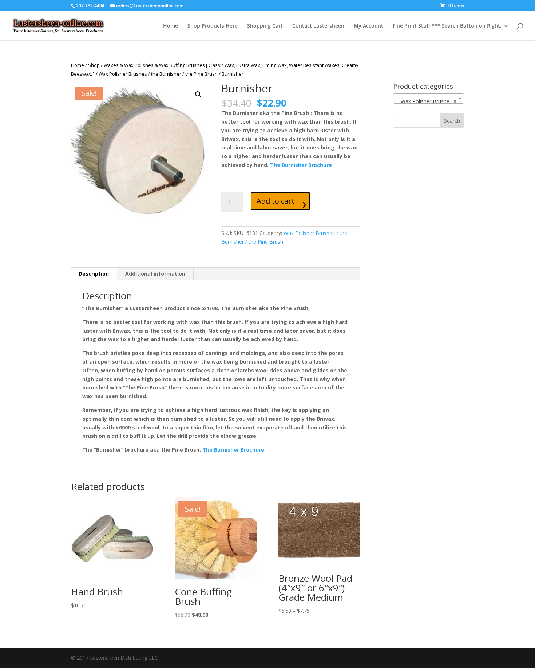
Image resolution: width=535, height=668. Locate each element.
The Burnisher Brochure (301, 164)
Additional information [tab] (155, 273)
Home (170, 26)
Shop (94, 65)
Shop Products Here (212, 26)
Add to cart (275, 201)
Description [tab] (94, 273)
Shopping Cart (265, 26)
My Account (368, 26)
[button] (198, 94)
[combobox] (428, 98)
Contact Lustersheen (318, 26)
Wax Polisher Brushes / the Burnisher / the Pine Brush (158, 74)
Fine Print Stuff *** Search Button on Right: (447, 26)
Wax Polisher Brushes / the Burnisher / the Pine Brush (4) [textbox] (430, 101)
